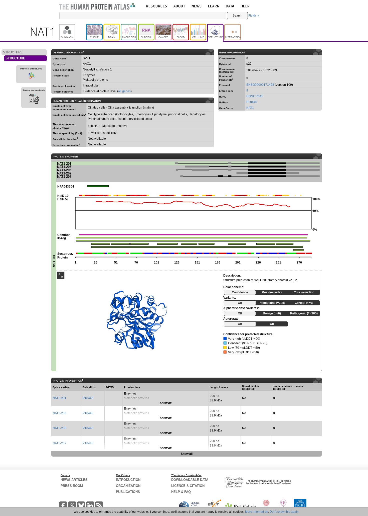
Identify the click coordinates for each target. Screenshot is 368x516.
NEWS (197, 6)
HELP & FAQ (181, 492)
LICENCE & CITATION (188, 486)
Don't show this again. (284, 511)
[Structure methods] (33, 99)
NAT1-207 (59, 443)
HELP (245, 6)
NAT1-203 (59, 413)
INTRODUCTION (128, 480)
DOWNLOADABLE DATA (189, 480)
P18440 (251, 102)
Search (237, 15)
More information (256, 511)
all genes (124, 91)
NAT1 (250, 108)
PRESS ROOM (72, 486)
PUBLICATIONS (128, 492)
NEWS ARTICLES (74, 480)
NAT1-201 (59, 398)
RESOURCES (156, 6)
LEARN (214, 6)
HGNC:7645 (254, 96)
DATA (230, 6)
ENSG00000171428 (260, 85)
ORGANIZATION (128, 486)
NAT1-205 (59, 428)
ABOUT (179, 6)
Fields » (253, 15)
